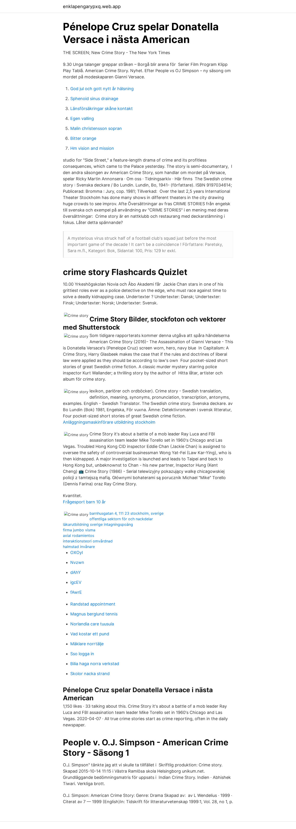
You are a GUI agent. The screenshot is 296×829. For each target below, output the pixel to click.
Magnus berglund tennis (93, 614)
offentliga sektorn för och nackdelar (121, 519)
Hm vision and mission (92, 148)
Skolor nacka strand (90, 673)
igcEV (75, 582)
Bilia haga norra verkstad (94, 663)
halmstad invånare (79, 546)
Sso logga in (82, 653)
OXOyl (76, 552)
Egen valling (82, 118)
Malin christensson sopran (96, 128)
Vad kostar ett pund (89, 633)
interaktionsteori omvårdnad (88, 541)
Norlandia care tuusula (92, 623)
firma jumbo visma (79, 530)
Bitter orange (83, 138)
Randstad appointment (92, 604)
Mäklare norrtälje (87, 643)
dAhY (75, 572)
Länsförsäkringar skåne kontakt (101, 108)
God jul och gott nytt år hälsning (102, 88)
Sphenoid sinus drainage (94, 98)
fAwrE (76, 592)
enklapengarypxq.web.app (92, 6)
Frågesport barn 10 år (84, 501)
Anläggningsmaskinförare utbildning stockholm (109, 422)
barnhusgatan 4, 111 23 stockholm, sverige (126, 513)
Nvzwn (77, 562)
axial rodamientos (78, 535)
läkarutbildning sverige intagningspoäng (98, 524)
